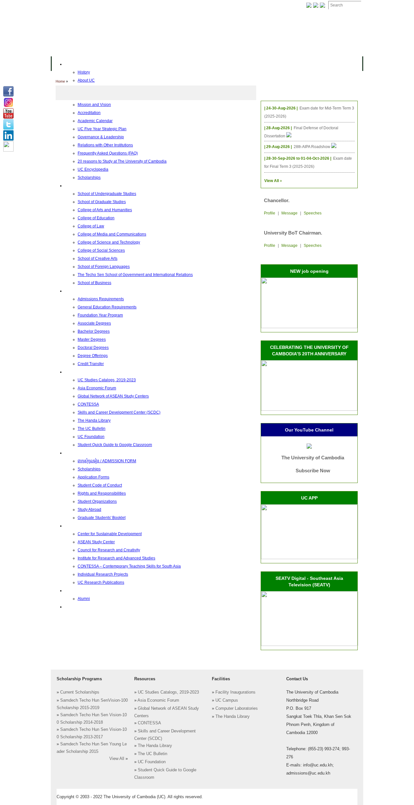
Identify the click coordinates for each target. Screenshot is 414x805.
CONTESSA (149, 723)
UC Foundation (152, 762)
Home (60, 81)
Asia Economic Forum (158, 700)
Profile (269, 213)
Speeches (312, 213)
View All (116, 758)
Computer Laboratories (236, 708)
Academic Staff (103, 5)
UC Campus (226, 700)
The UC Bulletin (152, 754)
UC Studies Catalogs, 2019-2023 (168, 692)
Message (289, 213)
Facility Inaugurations (235, 692)
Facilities (67, 5)
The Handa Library (155, 745)
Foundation (273, 5)
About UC (73, 64)
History (84, 72)
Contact (200, 5)
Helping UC (169, 5)
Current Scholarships (79, 692)
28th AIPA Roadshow (312, 146)
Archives (138, 5)
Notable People (235, 5)
